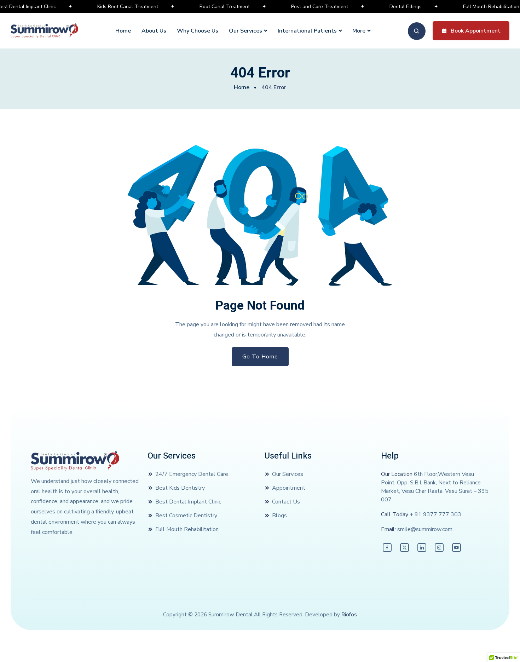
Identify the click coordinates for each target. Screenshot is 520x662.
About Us (153, 31)
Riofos (349, 614)
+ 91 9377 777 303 (435, 514)
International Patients (307, 31)
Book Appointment (476, 31)
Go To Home (260, 357)
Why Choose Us (197, 31)
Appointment (288, 488)
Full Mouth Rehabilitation (187, 529)
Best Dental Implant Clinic (188, 502)
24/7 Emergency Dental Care (191, 474)
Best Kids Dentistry (180, 488)
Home (123, 31)
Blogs (279, 515)
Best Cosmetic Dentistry (186, 515)
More (358, 31)
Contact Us (286, 502)
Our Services (245, 31)
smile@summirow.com (424, 529)
